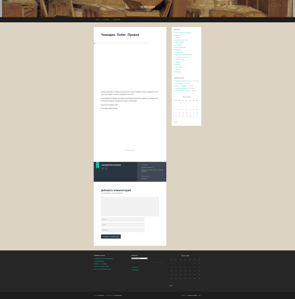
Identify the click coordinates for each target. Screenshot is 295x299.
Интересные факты (147, 167)
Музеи (176, 50)
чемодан (144, 171)
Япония (177, 72)
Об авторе (116, 19)
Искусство (178, 42)
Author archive (102, 168)
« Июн (175, 122)
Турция (177, 69)
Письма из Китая (179, 57)
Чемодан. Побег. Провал (120, 35)
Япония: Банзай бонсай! (181, 88)
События (177, 67)
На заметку (178, 52)
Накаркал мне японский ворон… (183, 81)
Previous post (145, 176)
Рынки (177, 64)
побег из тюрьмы (157, 170)
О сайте (106, 19)
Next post (144, 178)
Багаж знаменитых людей (182, 32)
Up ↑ (200, 295)
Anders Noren (192, 295)
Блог (97, 19)
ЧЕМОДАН (147, 7)
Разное (177, 62)
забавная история (146, 170)
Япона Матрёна (179, 83)
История (177, 45)
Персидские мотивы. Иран (182, 54)
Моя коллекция (179, 47)
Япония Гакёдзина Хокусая (182, 90)
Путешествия (178, 59)
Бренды (177, 35)
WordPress (118, 295)
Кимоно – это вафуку (181, 86)
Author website (106, 168)
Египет (177, 37)
